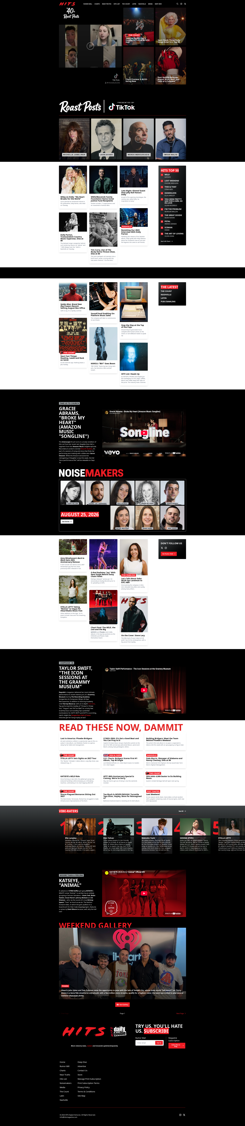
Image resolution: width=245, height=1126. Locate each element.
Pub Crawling (168, 302)
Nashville (142, 4)
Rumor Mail (140, 1038)
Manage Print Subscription (89, 1079)
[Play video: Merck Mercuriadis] (138, 138)
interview (91, 704)
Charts (97, 4)
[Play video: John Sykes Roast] (106, 138)
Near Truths (106, 4)
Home (62, 1062)
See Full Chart (165, 241)
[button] (181, 1013)
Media (150, 4)
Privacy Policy (84, 1087)
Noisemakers (65, 1083)
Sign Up (159, 1043)
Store (80, 1074)
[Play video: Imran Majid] (170, 138)
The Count (126, 4)
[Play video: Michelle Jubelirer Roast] (74, 138)
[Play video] (90, 46)
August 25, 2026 (80, 514)
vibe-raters (68, 811)
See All (181, 811)
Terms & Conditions (86, 1091)
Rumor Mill (87, 4)
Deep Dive (158, 4)
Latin (134, 4)
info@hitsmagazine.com (68, 1117)
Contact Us (82, 1070)
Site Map (81, 1095)
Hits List (117, 4)
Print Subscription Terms (88, 1083)
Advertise (82, 1066)
